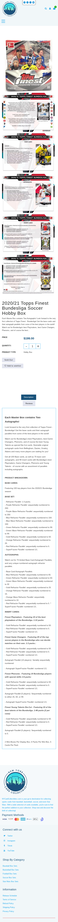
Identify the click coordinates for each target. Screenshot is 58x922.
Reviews (29, 403)
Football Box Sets (10, 874)
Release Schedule (10, 896)
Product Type (9, 352)
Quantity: (6, 346)
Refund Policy (8, 903)
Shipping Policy (9, 907)
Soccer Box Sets (9, 878)
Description (28, 397)
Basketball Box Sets (11, 870)
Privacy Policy (8, 911)
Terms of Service (9, 900)
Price (4, 337)
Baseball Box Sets (10, 866)
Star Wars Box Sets (10, 881)
